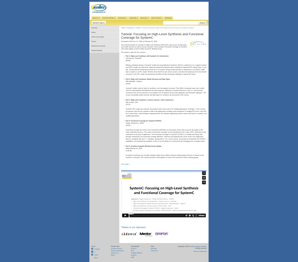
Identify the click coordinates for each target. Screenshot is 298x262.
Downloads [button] (122, 18)
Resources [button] (144, 18)
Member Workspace (117, 250)
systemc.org (115, 253)
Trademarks (203, 251)
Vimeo (96, 255)
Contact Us (154, 250)
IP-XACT (133, 248)
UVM (132, 257)
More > (96, 258)
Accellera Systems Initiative (197, 246)
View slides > (125, 164)
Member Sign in (99, 23)
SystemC (134, 255)
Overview (94, 28)
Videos (93, 32)
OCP (132, 250)
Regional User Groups (98, 46)
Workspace (168, 18)
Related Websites (96, 50)
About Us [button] (96, 18)
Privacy (195, 251)
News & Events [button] (156, 18)
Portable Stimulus (136, 253)
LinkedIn (97, 249)
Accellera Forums (116, 248)
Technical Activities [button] (108, 18)
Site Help (154, 248)
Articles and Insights (97, 37)
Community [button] (133, 18)
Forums (93, 41)
